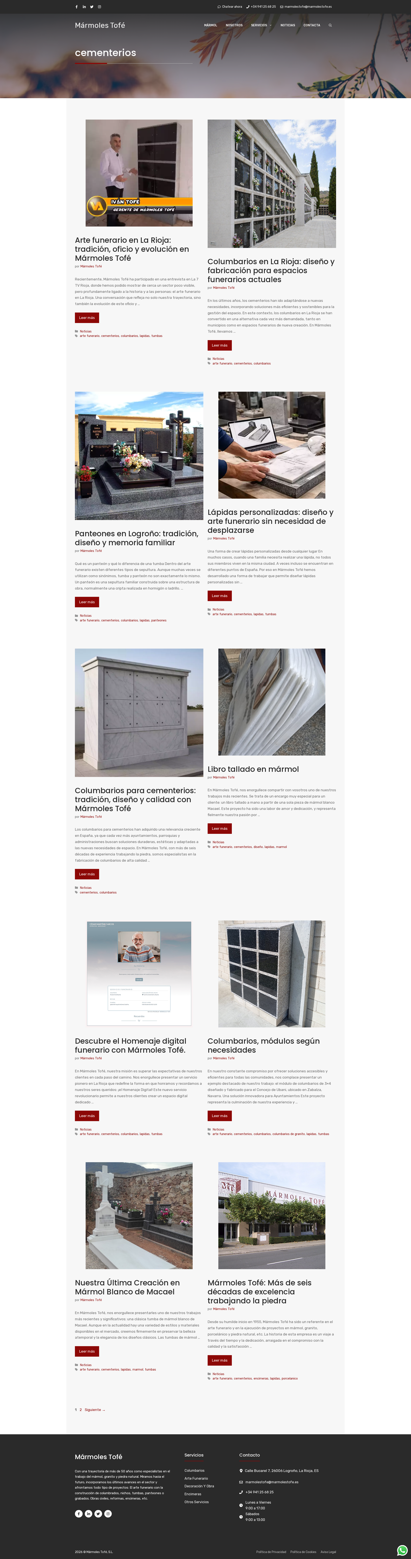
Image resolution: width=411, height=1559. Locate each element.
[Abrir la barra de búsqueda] (330, 25)
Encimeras (193, 1494)
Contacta (312, 25)
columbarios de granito (289, 1134)
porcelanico (290, 1378)
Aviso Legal (328, 1552)
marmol (281, 847)
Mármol (210, 25)
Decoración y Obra (199, 1486)
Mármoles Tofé (100, 25)
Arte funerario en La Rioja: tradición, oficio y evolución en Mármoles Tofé (132, 249)
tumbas (156, 336)
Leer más (87, 318)
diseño (258, 847)
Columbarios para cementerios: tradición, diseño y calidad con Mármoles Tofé (135, 799)
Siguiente (95, 1410)
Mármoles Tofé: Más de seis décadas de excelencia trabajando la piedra (260, 1291)
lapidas (145, 336)
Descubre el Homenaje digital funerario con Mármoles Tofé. (130, 1045)
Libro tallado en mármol (253, 769)
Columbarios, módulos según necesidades (264, 1045)
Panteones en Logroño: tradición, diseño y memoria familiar (136, 538)
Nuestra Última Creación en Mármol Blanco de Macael (127, 1287)
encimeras (261, 1378)
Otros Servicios (197, 1502)
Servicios (259, 25)
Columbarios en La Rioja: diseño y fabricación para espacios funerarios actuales (271, 270)
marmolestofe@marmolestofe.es (272, 1482)
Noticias (288, 25)
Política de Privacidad (271, 1552)
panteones (159, 620)
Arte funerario (196, 1478)
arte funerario (90, 336)
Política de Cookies (303, 1552)
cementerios (110, 336)
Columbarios (194, 1471)
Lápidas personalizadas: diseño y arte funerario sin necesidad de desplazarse (271, 521)
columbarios (129, 336)
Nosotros (234, 25)
